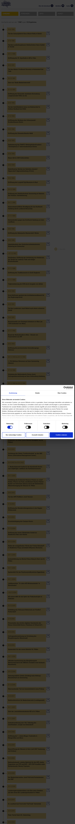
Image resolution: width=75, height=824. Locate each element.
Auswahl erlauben (37, 435)
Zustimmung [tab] (13, 393)
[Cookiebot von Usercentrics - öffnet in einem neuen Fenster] (65, 387)
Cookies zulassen (61, 435)
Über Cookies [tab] (62, 393)
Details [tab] (37, 393)
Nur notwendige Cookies (14, 435)
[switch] (28, 427)
